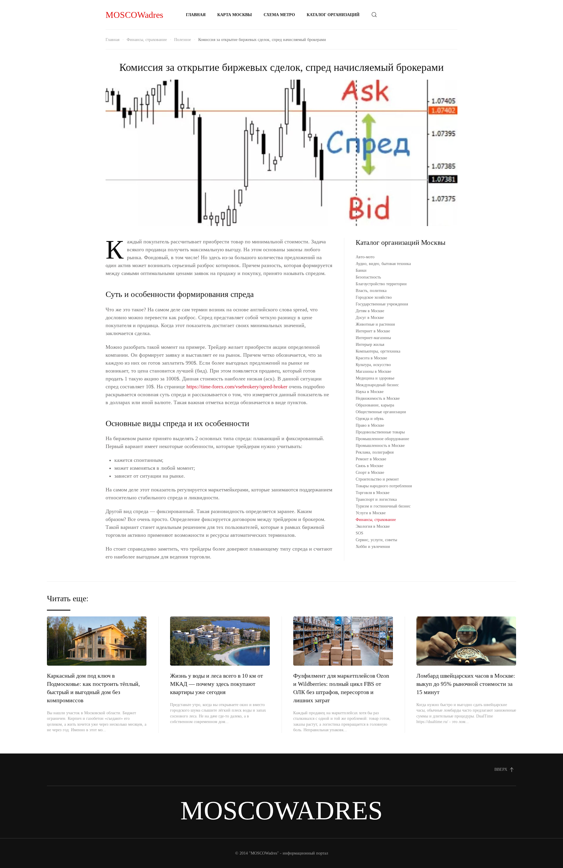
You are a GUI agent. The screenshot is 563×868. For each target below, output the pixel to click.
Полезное (182, 39)
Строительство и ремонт (377, 479)
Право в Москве (370, 425)
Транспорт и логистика (376, 499)
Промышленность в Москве (380, 445)
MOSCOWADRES (281, 810)
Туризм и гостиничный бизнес (383, 506)
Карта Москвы (234, 15)
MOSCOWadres (134, 15)
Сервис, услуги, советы (376, 540)
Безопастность (368, 277)
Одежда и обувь (370, 418)
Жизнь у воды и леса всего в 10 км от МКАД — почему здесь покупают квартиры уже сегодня (216, 683)
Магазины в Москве (373, 371)
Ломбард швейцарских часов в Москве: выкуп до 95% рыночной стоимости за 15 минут (465, 683)
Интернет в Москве (373, 331)
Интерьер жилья (370, 344)
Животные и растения (375, 324)
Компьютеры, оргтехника (378, 351)
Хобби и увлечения (373, 546)
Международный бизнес (377, 385)
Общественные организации (381, 412)
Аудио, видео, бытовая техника (383, 264)
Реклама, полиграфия (375, 452)
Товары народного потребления (384, 486)
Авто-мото (365, 257)
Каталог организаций (333, 15)
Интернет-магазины (373, 338)
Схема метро (279, 15)
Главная (196, 15)
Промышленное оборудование (382, 439)
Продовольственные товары (380, 432)
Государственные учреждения (382, 304)
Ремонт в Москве (371, 459)
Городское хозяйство (374, 297)
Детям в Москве (370, 311)
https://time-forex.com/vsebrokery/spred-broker (236, 386)
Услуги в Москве (371, 513)
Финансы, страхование (147, 39)
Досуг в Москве (370, 317)
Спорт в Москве (370, 472)
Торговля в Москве (372, 493)
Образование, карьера (375, 405)
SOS (359, 533)
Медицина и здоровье (375, 378)
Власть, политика (371, 290)
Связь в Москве (369, 466)
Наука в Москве (370, 391)
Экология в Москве (373, 526)
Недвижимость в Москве (378, 398)
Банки (361, 270)
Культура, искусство (373, 365)
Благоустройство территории (381, 284)
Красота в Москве (371, 358)
